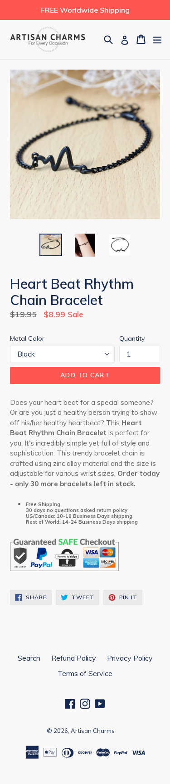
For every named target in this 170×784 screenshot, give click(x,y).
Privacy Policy (130, 657)
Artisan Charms (93, 730)
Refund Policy (73, 657)
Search (29, 657)
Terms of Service (85, 673)
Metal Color (27, 338)
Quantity (132, 338)
